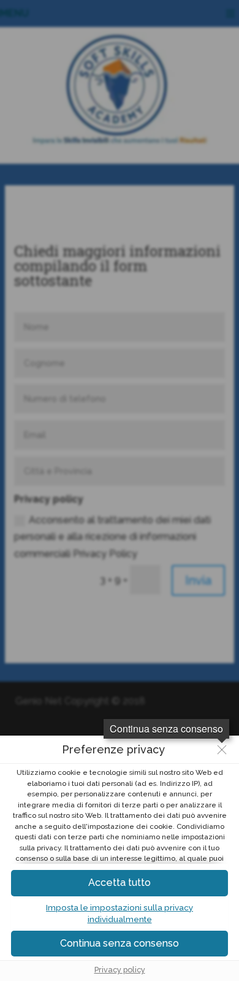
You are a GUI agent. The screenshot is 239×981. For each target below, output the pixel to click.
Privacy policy (119, 969)
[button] (119, 944)
